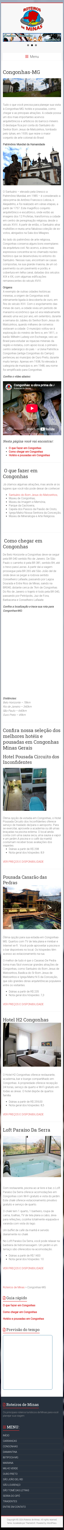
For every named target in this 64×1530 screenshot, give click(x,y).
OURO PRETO (10, 1474)
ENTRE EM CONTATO (14, 1506)
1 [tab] (28, 45)
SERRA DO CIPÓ (11, 1495)
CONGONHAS (10, 1446)
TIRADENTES (10, 1501)
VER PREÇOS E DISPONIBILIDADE (23, 861)
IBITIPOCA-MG (10, 1457)
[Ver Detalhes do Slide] (32, 37)
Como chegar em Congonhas (26, 451)
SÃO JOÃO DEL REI (13, 1479)
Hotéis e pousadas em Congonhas (29, 455)
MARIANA (8, 1463)
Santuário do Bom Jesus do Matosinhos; (33, 495)
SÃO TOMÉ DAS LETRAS (16, 1490)
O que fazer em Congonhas (25, 448)
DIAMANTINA (10, 1452)
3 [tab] (36, 45)
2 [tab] (32, 45)
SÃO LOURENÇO (11, 1485)
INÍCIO (6, 1435)
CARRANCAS (10, 1441)
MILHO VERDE (10, 1468)
